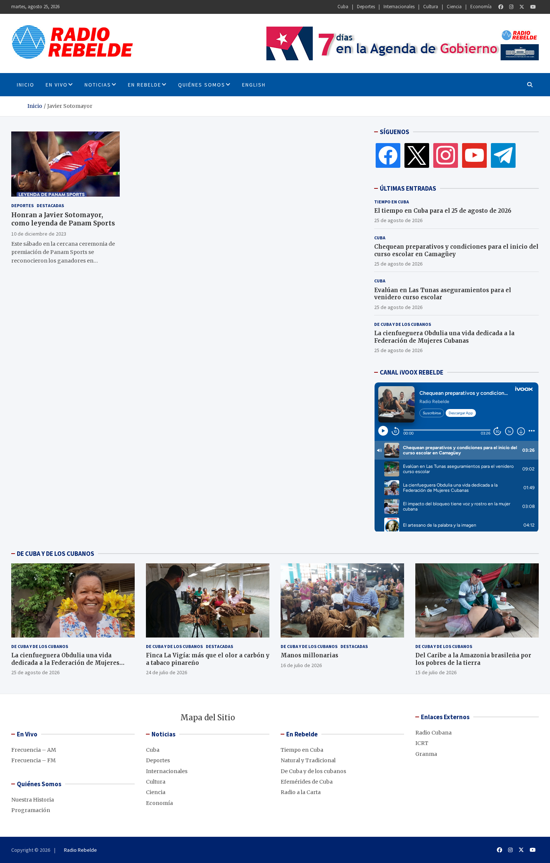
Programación (30, 810)
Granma (426, 754)
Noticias (98, 84)
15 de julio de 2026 (435, 672)
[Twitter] (521, 7)
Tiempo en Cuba (391, 202)
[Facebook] (500, 7)
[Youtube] (533, 7)
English (254, 84)
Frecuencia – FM (33, 760)
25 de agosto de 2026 (398, 220)
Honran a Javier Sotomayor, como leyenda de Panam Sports (63, 219)
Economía (481, 6)
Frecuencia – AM (33, 750)
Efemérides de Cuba (307, 781)
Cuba (342, 6)
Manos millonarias (309, 655)
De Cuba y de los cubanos (402, 324)
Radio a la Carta (301, 792)
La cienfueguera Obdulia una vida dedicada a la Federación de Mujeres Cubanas (444, 337)
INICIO (25, 84)
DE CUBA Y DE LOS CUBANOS (55, 553)
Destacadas (50, 205)
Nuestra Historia (32, 799)
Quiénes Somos (201, 84)
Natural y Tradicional (308, 760)
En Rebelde (144, 84)
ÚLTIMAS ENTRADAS (408, 188)
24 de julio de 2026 (166, 672)
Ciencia (454, 6)
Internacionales (399, 6)
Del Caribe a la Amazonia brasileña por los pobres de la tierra (473, 659)
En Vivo (57, 84)
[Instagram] (511, 7)
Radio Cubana (433, 732)
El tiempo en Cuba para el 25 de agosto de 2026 (442, 210)
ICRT (421, 743)
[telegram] (503, 155)
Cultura (430, 6)
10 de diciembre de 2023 (38, 233)
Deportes (366, 6)
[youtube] (474, 155)
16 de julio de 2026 (301, 665)
